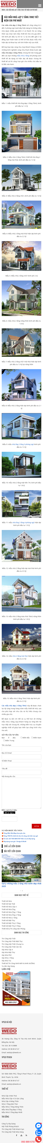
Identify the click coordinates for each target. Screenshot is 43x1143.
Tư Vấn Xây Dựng (8, 966)
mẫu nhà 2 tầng (23, 56)
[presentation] (20, 890)
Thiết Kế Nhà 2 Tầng (9, 918)
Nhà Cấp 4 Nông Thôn (10, 1101)
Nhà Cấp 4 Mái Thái (9, 1096)
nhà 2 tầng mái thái (20, 656)
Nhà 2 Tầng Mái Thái (10, 1104)
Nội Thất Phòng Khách (10, 1126)
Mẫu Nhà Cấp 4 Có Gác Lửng (13, 1098)
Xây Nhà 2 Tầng (8, 958)
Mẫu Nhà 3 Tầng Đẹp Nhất (12, 1112)
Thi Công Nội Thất (8, 938)
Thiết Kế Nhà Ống (8, 909)
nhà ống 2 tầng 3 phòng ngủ (23, 444)
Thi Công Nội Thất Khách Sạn (13, 1129)
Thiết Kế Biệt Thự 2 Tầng (11, 923)
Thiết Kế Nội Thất (8, 904)
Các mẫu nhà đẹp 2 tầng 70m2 (14, 706)
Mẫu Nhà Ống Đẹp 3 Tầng (12, 1109)
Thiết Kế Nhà (7, 901)
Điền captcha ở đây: (9, 810)
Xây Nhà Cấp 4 (7, 950)
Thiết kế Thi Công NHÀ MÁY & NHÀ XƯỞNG (18, 963)
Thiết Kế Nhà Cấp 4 (9, 907)
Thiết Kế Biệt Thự (8, 920)
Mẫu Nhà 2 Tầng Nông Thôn (12, 1107)
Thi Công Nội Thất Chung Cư (13, 944)
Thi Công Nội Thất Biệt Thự (12, 941)
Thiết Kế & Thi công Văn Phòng (13, 929)
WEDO (3, 10)
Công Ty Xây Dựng (8, 1124)
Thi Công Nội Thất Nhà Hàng (13, 1132)
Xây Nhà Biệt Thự (8, 952)
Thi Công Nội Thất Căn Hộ (11, 947)
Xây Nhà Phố (6, 955)
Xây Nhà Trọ (6, 961)
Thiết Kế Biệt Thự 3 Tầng (11, 926)
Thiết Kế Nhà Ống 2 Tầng (11, 915)
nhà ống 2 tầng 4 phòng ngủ (23, 522)
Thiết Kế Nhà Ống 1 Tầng (11, 912)
